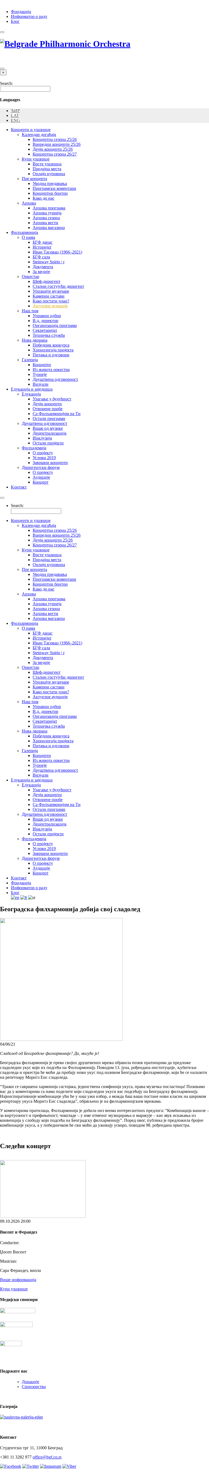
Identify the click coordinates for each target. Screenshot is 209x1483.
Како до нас (43, 198)
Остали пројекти (48, 443)
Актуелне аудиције (50, 306)
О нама (28, 237)
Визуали (40, 384)
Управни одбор (47, 315)
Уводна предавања (50, 183)
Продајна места (47, 168)
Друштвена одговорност (55, 379)
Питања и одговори (51, 355)
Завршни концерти (50, 462)
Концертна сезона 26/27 (55, 154)
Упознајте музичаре (51, 291)
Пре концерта (34, 178)
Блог (15, 21)
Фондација (21, 11)
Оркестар (30, 276)
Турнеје (40, 374)
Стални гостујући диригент (58, 286)
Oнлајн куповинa (49, 173)
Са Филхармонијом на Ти (57, 413)
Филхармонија (24, 232)
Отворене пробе (48, 408)
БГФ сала (41, 257)
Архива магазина (49, 227)
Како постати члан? (51, 301)
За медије (41, 271)
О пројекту (43, 452)
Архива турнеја (47, 213)
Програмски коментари (54, 188)
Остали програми (49, 418)
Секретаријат (45, 330)
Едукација (31, 394)
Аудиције (41, 477)
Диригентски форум (41, 467)
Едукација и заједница (32, 389)
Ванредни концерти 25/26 (57, 144)
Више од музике (48, 428)
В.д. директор (45, 320)
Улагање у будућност (52, 399)
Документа (43, 266)
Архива (29, 203)
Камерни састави (48, 296)
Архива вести (45, 222)
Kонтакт (19, 487)
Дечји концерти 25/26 (53, 149)
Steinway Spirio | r (48, 261)
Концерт (40, 482)
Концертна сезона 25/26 (55, 139)
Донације (30, 1381)
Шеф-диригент (46, 281)
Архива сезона (46, 217)
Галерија (30, 359)
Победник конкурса (51, 345)
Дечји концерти (47, 403)
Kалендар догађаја (39, 134)
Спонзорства (34, 1386)
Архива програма (49, 208)
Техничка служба (49, 335)
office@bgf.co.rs (47, 1457)
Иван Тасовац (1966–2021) (57, 252)
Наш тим (30, 310)
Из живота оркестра (51, 369)
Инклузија (42, 438)
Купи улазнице (36, 159)
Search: (6, 83)
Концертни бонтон (50, 193)
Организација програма (55, 325)
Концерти (42, 364)
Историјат (42, 247)
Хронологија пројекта (53, 350)
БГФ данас (43, 242)
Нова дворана (34, 340)
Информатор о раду (29, 16)
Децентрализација (49, 433)
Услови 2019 (44, 457)
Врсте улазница (47, 164)
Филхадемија (34, 448)
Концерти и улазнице (31, 129)
